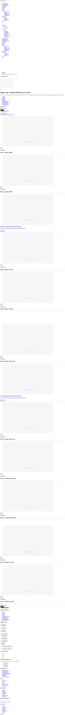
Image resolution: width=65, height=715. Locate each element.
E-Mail (12, 114)
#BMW (3, 100)
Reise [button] (3, 10)
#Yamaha (3, 99)
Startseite (3, 72)
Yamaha (3, 614)
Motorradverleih (4, 710)
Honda (3, 612)
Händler (3, 9)
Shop (3, 8)
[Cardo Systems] (4, 641)
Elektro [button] (3, 17)
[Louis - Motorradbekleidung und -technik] (2, 644)
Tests (5, 20)
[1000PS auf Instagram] (3, 657)
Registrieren (6, 32)
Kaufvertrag (4, 674)
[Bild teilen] (1, 149)
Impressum (4, 692)
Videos (3, 682)
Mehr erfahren (2, 231)
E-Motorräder (6, 19)
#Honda (3, 97)
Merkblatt (6, 34)
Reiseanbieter (6, 15)
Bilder (3, 43)
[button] (3, 21)
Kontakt (3, 690)
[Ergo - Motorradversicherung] (6, 646)
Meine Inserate (6, 33)
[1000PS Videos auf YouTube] (3, 653)
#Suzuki (3, 98)
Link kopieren (3, 150)
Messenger (9, 114)
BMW (3, 615)
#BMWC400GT (5, 104)
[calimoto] (4, 638)
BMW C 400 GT (5, 620)
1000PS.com (4, 680)
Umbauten (4, 675)
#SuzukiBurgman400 (5, 101)
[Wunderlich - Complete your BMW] (6, 649)
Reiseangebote (6, 14)
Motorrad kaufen (5, 3)
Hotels (5, 12)
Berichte (3, 707)
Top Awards (4, 16)
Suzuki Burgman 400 (5, 616)
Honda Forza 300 (5, 618)
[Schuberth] (4, 636)
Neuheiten (4, 7)
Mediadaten (4, 696)
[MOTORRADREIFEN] (3, 628)
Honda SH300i (4, 617)
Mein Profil (6, 36)
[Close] (0, 78)
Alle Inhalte (4, 706)
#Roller (3, 96)
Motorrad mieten (7, 13)
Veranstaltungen (5, 685)
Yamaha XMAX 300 (5, 619)
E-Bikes (5, 53)
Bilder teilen (4, 113)
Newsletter (4, 691)
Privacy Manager (5, 695)
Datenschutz (4, 693)
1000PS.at (6, 609)
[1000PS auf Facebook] (3, 655)
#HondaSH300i (5, 102)
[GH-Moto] (4, 633)
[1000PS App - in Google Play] (5, 666)
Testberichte (4, 6)
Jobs (3, 683)
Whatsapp (5, 114)
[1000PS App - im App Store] (5, 664)
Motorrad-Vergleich (5, 676)
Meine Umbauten (7, 35)
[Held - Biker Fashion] (3, 631)
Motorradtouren (6, 11)
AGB (3, 694)
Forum (3, 686)
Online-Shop (4, 711)
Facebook (2, 114)
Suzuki (3, 613)
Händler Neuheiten (5, 684)
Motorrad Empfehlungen (6, 673)
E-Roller (5, 18)
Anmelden (6, 31)
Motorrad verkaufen (5, 5)
